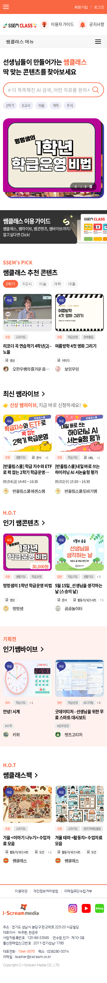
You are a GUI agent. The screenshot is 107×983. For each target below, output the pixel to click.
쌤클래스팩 (17, 775)
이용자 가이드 (62, 24)
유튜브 (86, 908)
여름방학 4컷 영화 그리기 (23, 346)
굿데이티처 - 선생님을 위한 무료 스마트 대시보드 (79, 714)
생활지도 (21, 457)
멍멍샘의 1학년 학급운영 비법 (27, 585)
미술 (41, 105)
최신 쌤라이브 (21, 393)
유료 (9, 540)
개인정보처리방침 (45, 891)
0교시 (26, 105)
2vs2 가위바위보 (69, 346)
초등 (7, 337)
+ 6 (98, 702)
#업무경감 (63, 726)
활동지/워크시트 (87, 600)
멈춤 (90, 186)
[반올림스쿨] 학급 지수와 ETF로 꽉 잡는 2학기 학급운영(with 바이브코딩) (27, 469)
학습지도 (73, 457)
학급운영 (21, 337)
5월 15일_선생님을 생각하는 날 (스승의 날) (78, 588)
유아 (7, 702)
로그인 (99, 7)
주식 (70, 105)
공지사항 (96, 24)
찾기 (95, 90)
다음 (85, 186)
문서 (38, 457)
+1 (98, 457)
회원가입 (81, 7)
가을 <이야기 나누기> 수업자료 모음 (26, 840)
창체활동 (37, 337)
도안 (41, 852)
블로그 (99, 908)
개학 (56, 105)
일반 (59, 576)
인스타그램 (72, 908)
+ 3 (98, 576)
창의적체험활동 (92, 828)
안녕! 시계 (11, 711)
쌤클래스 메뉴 (20, 41)
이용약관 (21, 891)
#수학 (8, 726)
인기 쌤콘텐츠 (21, 522)
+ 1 (101, 599)
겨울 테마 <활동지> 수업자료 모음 (78, 840)
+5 (46, 457)
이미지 (13, 360)
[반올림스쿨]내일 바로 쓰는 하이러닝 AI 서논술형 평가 (77, 469)
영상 (64, 360)
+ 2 (49, 852)
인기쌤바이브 (20, 649)
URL (90, 457)
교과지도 (73, 337)
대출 (71, 284)
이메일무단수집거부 (78, 891)
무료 (9, 300)
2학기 (10, 105)
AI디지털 (88, 702)
